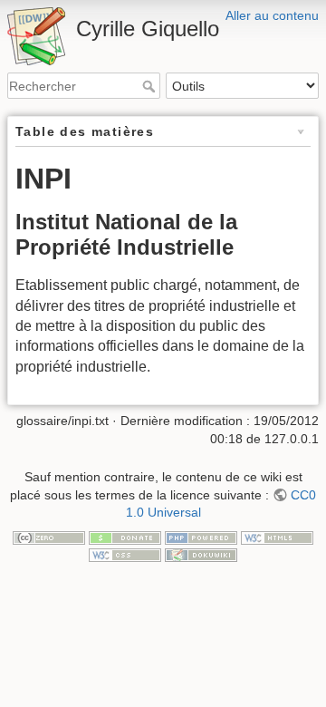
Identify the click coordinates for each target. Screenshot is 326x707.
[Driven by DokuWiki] (201, 554)
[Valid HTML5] (277, 536)
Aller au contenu (272, 15)
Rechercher (150, 86)
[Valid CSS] (125, 554)
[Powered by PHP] (201, 536)
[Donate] (125, 536)
